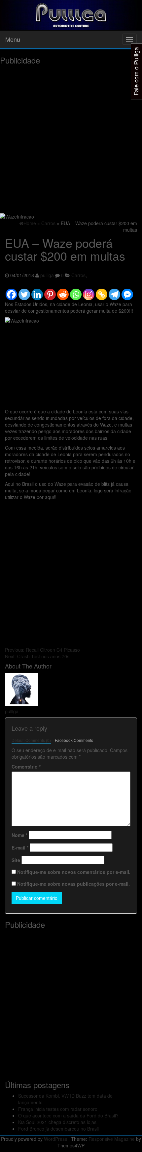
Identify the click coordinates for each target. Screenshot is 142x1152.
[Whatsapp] (76, 291)
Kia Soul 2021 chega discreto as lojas (57, 1122)
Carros (78, 275)
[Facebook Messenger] (127, 291)
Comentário (26, 766)
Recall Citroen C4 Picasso (42, 649)
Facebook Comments (74, 740)
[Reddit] (63, 291)
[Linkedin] (37, 291)
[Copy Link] (101, 291)
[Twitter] (24, 291)
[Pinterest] (50, 291)
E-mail (20, 847)
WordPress (55, 1139)
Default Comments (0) (31, 740)
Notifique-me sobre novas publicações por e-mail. (73, 883)
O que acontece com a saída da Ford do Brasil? (68, 1115)
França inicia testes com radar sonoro (57, 1109)
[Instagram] (88, 291)
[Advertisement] (71, 138)
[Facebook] (11, 291)
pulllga (47, 275)
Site (16, 860)
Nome (19, 835)
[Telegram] (114, 291)
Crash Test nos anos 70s (37, 656)
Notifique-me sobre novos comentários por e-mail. (73, 872)
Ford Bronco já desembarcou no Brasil (58, 1128)
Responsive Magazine (112, 1139)
